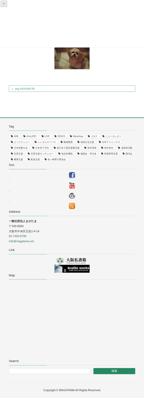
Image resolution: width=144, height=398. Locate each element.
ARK (16, 136)
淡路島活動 (126, 148)
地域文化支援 (87, 142)
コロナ (94, 136)
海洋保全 (108, 148)
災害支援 (18, 153)
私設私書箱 (67, 153)
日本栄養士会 (21, 148)
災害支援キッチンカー (42, 153)
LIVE (47, 136)
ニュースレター (113, 136)
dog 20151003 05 (25, 88)
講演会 (129, 153)
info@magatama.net (21, 241)
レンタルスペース (47, 142)
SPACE (61, 136)
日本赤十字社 (42, 148)
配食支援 (35, 159)
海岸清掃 (91, 148)
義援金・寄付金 (88, 153)
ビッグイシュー (22, 142)
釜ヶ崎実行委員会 (57, 159)
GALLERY (31, 136)
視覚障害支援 (111, 153)
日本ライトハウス (111, 142)
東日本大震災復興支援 (68, 148)
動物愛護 (68, 142)
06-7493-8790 (17, 236)
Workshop (78, 136)
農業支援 (18, 159)
